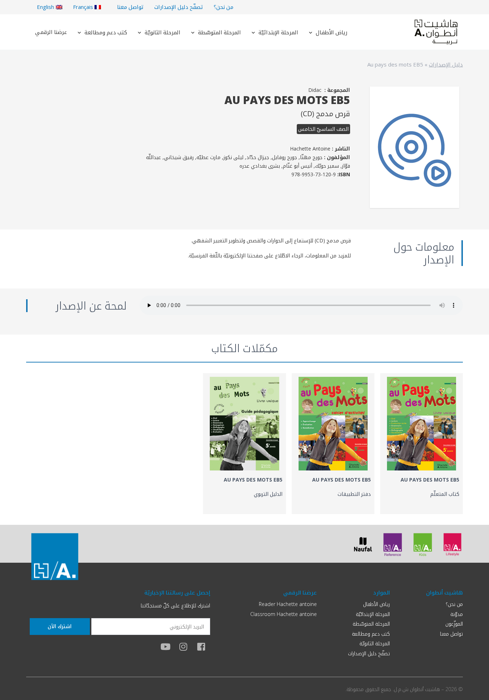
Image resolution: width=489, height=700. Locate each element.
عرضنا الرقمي (51, 31)
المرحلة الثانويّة (162, 32)
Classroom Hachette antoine (283, 614)
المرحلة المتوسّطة (219, 32)
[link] (421, 443)
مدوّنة (456, 614)
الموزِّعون (454, 623)
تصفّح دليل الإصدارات (178, 6)
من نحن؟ (223, 6)
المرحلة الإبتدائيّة (278, 32)
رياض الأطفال (331, 32)
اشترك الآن (60, 626)
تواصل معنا (130, 6)
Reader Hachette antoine (288, 604)
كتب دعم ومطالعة (105, 32)
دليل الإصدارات (446, 64)
